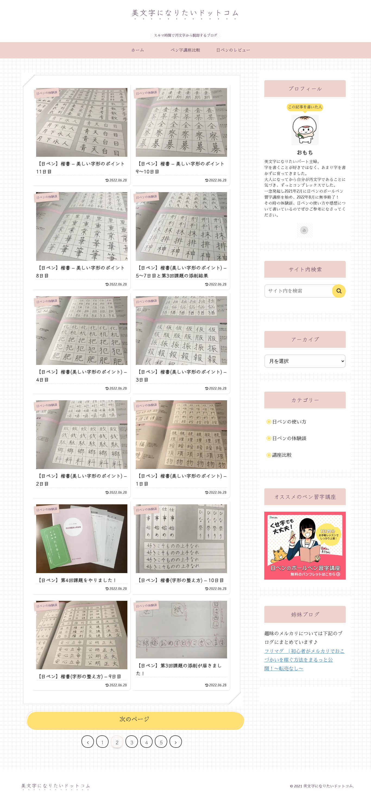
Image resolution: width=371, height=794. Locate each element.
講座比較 (282, 455)
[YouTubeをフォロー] (304, 230)
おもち (305, 152)
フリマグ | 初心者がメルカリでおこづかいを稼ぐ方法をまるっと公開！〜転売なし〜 (304, 660)
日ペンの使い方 (289, 422)
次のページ (134, 720)
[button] (339, 291)
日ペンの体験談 (289, 438)
